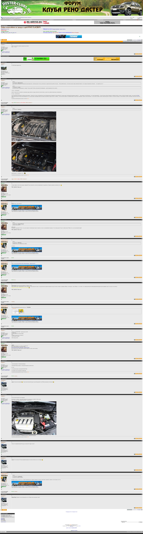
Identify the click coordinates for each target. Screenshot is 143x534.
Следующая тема (74, 511)
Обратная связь (129, 531)
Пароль (131, 18)
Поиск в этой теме (131, 41)
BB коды (2, 518)
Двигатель (29, 17)
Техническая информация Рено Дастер (22, 17)
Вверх (142, 531)
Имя (131, 17)
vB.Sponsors (71, 526)
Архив (139, 531)
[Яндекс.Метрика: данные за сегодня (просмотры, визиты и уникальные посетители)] (74, 530)
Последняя (139, 509)
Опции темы (125, 41)
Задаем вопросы (58, 29)
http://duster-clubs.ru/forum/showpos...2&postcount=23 (26, 263)
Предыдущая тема (68, 511)
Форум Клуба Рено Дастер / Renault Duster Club (9, 17)
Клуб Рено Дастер (135, 531)
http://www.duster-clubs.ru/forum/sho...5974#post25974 (20, 347)
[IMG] (2, 519)
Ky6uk (138, 95)
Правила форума (3, 521)
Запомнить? (140, 17)
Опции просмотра (138, 41)
